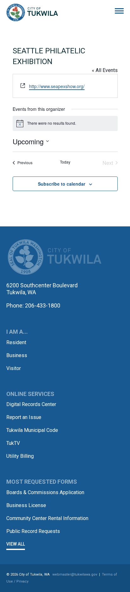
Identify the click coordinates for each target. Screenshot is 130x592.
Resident (16, 342)
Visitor (13, 368)
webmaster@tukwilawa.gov (74, 574)
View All (15, 544)
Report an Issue (23, 417)
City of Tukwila (32, 12)
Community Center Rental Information (47, 518)
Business (16, 355)
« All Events (105, 70)
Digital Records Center (31, 404)
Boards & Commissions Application (45, 492)
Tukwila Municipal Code (32, 430)
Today (65, 161)
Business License (26, 505)
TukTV (13, 443)
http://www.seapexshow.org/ (57, 86)
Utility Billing (20, 456)
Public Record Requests (33, 531)
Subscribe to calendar (61, 184)
